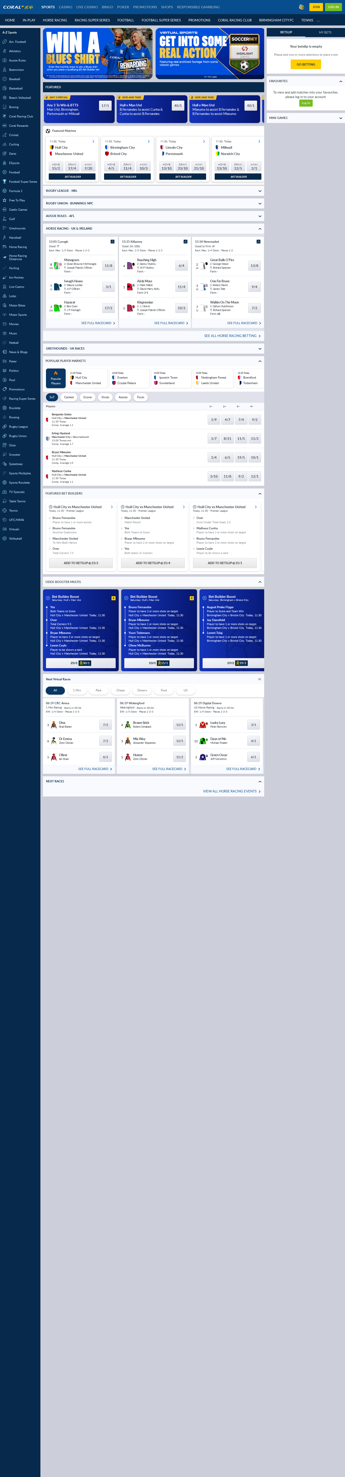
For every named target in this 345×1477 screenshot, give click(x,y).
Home (10, 20)
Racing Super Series (92, 20)
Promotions (199, 20)
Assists (123, 397)
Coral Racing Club (235, 20)
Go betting (306, 64)
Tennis (307, 20)
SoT (52, 397)
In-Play (29, 20)
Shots (105, 397)
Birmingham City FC (276, 20)
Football (125, 20)
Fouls (140, 397)
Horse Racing (55, 20)
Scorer (87, 397)
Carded (69, 397)
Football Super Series (161, 20)
